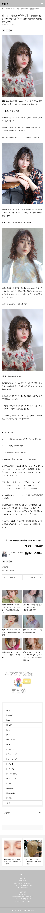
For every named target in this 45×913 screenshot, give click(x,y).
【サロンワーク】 (12, 740)
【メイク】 (9, 783)
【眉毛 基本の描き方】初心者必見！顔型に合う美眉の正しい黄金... (12, 861)
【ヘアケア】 (10, 769)
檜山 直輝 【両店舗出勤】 (33, 554)
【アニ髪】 (9, 725)
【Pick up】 (10, 715)
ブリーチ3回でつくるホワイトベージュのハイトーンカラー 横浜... (32, 861)
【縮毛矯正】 (10, 788)
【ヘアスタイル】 (14, 25)
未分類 (8, 803)
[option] (12, 852)
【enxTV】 (9, 710)
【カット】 (9, 730)
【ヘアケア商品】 (12, 774)
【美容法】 (9, 798)
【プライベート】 (12, 754)
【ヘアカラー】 (11, 764)
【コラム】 (9, 735)
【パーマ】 (9, 744)
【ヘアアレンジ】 (12, 759)
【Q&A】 (9, 720)
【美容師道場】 (11, 793)
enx (5, 3)
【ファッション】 (12, 749)
